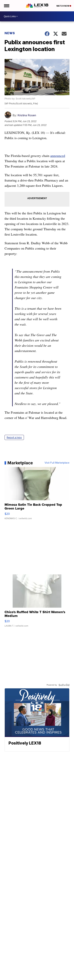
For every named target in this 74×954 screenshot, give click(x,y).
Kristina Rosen (26, 115)
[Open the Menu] (6, 5)
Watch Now (63, 6)
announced (57, 155)
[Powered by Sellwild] (63, 685)
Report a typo (14, 437)
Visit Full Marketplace (57, 462)
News (10, 33)
